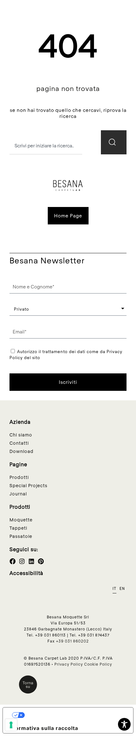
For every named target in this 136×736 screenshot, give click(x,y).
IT (114, 588)
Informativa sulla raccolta (43, 728)
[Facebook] (12, 561)
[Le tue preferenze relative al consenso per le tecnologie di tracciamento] (11, 725)
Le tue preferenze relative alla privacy (76, 715)
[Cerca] (114, 142)
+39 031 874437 (93, 635)
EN (122, 588)
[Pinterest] (41, 561)
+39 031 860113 (50, 635)
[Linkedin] (31, 561)
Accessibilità (26, 573)
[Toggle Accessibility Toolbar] (124, 724)
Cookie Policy (98, 664)
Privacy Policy (68, 664)
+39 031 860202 (72, 641)
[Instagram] (22, 561)
